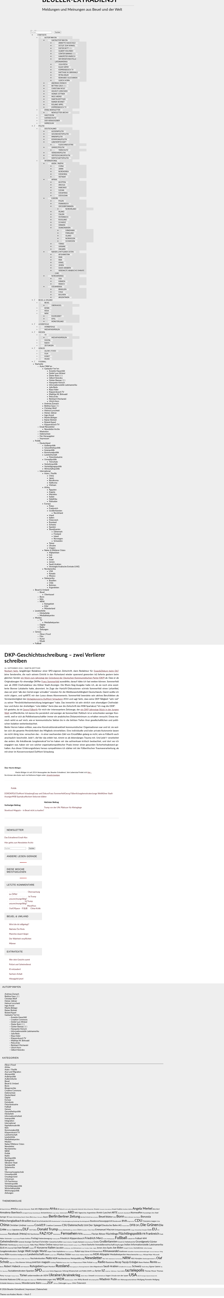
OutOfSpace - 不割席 (18, 908)
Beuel (46, 303)
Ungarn (61, 249)
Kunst (47, 356)
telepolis (137, 1270)
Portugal (95, 1262)
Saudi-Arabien (64, 268)
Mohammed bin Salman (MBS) (16, 1258)
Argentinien (63, 297)
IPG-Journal (9, 1248)
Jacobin (60, 1248)
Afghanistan (64, 254)
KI (91, 1251)
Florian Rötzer (98, 1234)
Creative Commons (13, 1091)
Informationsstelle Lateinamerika (63, 385)
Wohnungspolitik (12, 1191)
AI (58, 1209)
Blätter (109, 1217)
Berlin (53, 1216)
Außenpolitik (57, 131)
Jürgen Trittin (51, 1251)
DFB (132, 1225)
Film (46, 354)
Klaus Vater (63, 67)
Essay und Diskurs (41, 794)
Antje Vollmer (55, 1213)
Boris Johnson (129, 1217)
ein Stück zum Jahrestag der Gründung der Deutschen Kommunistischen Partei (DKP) (63, 678)
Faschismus (34, 1234)
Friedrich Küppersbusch (72, 1238)
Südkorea (62, 174)
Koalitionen (123, 1251)
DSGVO (75, 1230)
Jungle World (39, 1251)
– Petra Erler (14, 1043)
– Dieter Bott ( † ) (16, 1024)
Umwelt (91, 1276)
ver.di (139, 1275)
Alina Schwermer (88, 1209)
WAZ (54, 1280)
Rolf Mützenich (25, 1266)
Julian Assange (148, 1248)
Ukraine (61, 246)
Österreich (63, 217)
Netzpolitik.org (77, 1258)
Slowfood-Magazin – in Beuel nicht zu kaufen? (24, 807)
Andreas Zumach (58, 83)
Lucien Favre (53, 1254)
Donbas (60, 1230)
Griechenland (89, 1242)
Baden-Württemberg (15, 1217)
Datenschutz (50, 118)
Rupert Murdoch (49, 1266)
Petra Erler (63, 75)
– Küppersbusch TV (17, 1038)
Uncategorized (11, 1177)
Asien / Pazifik (57, 163)
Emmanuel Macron (104, 1229)
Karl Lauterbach (70, 1251)
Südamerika (56, 287)
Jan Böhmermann (76, 1248)
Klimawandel (111, 1251)
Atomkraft (127, 1213)
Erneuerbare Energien (141, 1230)
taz (127, 1270)
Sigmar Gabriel (154, 1266)
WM (118, 1279)
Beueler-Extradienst (15, 1289)
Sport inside (45, 1271)
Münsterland (57, 321)
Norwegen (70, 238)
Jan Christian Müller (87, 1248)
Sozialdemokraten (17, 1271)
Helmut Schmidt (68, 1245)
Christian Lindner (17, 1225)
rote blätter (42, 797)
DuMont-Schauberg (24, 794)
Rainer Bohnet (58, 102)
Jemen (61, 265)
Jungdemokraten (85, 794)
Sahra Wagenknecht (96, 1266)
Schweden (70, 241)
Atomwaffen (136, 1213)
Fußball (42, 362)
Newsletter (9, 1146)
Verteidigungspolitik (60, 155)
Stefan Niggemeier (55, 1271)
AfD (36, 1209)
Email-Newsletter (52, 110)
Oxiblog (53, 1262)
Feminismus (56, 1234)
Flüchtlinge (112, 1234)
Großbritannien (66, 206)
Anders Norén (16, 1294)
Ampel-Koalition (117, 1209)
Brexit (34, 1221)
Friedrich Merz (94, 1238)
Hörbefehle (49, 327)
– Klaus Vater (15, 1036)
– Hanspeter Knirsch (18, 1029)
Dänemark (70, 230)
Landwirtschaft (58, 142)
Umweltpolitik (57, 147)
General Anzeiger (25, 1242)
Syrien (98, 1271)
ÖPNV (74, 1283)
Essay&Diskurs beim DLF (106, 671)
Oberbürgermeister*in (149, 1258)
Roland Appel (57, 104)
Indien (127, 1245)
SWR (93, 1271)
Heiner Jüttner (58, 94)
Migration (4, 1258)
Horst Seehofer (88, 1245)
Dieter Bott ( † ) (65, 48)
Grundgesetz (142, 1241)
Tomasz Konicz (15, 1275)
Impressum (49, 123)
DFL (138, 1225)
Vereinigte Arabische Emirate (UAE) (64, 567)
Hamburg (12, 1245)
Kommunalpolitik (59, 139)
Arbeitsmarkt (63, 1213)
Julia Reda (62, 64)
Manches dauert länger (19, 934)
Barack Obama (25, 1217)
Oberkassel (56, 305)
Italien (61, 214)
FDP (50, 1233)
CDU (138, 1220)
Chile (60, 292)
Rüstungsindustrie (84, 1266)
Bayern (45, 1217)
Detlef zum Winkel (66, 46)
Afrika (54, 179)
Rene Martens (144, 1262)
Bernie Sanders (94, 1217)
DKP (11, 794)
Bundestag (76, 1221)
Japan (60, 169)
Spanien (61, 225)
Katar (77, 1251)
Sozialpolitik (10, 1165)
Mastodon (49, 115)
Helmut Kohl (58, 1245)
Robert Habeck (12, 1266)
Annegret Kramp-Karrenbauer (31, 1213)
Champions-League (149, 1221)
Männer (12, 944)
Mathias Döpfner (84, 1254)
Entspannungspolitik (122, 1230)
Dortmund (66, 1230)
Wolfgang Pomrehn (144, 1280)
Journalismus (138, 1248)
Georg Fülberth (30, 710)
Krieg (161, 1251)
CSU (64, 1225)
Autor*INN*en (50, 38)
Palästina (59, 1262)
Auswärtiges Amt (149, 1213)
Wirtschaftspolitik (60, 158)
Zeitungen (49, 346)
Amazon (96, 1209)
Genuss (41, 348)
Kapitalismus (60, 1251)
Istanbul (31, 1248)
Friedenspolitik (56, 1238)
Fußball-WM (141, 1238)
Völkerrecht (33, 1279)
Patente (64, 1262)
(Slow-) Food (50, 351)
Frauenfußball (16, 1238)
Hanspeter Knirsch (66, 56)
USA (60, 279)
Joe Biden (118, 1248)
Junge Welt (97, 794)
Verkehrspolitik (58, 153)
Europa (54, 198)
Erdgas (132, 1230)
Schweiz (62, 222)
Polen (61, 201)
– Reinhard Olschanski (18, 1045)
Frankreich (63, 204)
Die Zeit (9, 1230)
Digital (47, 340)
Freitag (34, 1238)
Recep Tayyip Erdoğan (126, 1262)
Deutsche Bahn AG (112, 1225)
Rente (153, 1262)
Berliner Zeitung (69, 1216)
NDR (55, 1258)
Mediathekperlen (52, 329)
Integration (9, 1121)
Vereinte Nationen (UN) (10, 1280)
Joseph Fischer (128, 1248)
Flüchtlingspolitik (130, 1233)
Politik (41, 126)
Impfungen (119, 1245)
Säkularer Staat (11, 1163)
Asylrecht (120, 1213)
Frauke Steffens (25, 1238)
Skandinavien (64, 228)
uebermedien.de (35, 1276)
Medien (41, 332)
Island (68, 236)
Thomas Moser (150, 1271)
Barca (31, 1217)
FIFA (80, 1234)
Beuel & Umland (45, 300)
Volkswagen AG (25, 1279)
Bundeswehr (117, 1221)
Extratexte (9, 1102)
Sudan (61, 190)
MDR (91, 1254)
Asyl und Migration (13, 1072)
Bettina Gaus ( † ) (58, 86)
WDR (60, 1279)
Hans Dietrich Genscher (22, 1245)
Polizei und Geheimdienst (20, 964)
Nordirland (70, 209)
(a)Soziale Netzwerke (24, 1209)
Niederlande (111, 1258)
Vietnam (62, 177)
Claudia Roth (30, 1225)
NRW (46, 313)
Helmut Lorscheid (59, 91)
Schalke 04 (122, 1266)
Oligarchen (12, 1262)
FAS (28, 1234)
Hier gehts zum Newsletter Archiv (18, 843)
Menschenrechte (132, 1255)
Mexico (61, 284)
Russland (62, 220)
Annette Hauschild (67, 43)
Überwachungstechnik (14, 1172)
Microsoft (156, 1254)
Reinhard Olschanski (67, 78)
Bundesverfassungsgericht (101, 1221)
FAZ (43, 1233)
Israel (61, 262)
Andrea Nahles (127, 1209)
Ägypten (62, 182)
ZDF (50, 1282)
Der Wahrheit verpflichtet (20, 939)
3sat (32, 1209)
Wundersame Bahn (31, 1283)
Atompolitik (10, 1074)
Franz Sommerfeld (50, 682)
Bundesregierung (67, 1221)
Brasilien (62, 289)
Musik (47, 359)
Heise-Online (45, 1245)
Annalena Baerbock (11, 1212)
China (61, 166)
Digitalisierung (17, 1230)
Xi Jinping (44, 1283)
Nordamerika (57, 276)
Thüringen (8, 1275)
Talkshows (114, 1271)
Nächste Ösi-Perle (17, 929)
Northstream (118, 1258)
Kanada (61, 281)
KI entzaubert (15, 969)
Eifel (53, 319)
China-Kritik (35, 908)
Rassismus (110, 1262)
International (50, 161)
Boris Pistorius (137, 1217)
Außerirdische (11, 1079)
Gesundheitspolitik (60, 134)
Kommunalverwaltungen (141, 1251)
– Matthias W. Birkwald (19, 1041)
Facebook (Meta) (17, 1234)
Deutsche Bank (125, 1225)
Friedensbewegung (45, 1238)
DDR (6, 794)
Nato (49, 1258)
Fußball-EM (131, 1238)
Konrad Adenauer (154, 1251)
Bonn (46, 308)
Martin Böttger (58, 99)
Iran (60, 257)
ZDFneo (56, 1283)
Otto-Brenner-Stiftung (23, 1262)
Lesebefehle (43, 324)
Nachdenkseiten (37, 1258)
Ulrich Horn (64, 80)
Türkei (61, 244)
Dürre (79, 1230)
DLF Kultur (33, 1230)
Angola (61, 185)
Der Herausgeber (52, 121)
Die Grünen (149, 1225)
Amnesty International (105, 1209)
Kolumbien (131, 1251)
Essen (150, 1230)
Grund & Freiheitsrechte (126, 1242)
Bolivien (62, 295)
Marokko (62, 188)
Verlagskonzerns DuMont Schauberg (45, 699)
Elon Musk (91, 1230)
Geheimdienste (9, 1241)
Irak (60, 260)
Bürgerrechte (10, 1088)
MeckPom (31, 906)
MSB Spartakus (18, 797)
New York (105, 1258)
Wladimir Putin (108, 1279)
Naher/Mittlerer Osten (14, 1144)
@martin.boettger (53, 775)
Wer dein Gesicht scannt (19, 960)
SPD (38, 1270)
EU (154, 1229)
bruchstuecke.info (44, 1221)
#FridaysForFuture (5, 1209)
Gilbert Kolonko (65, 51)
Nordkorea (63, 171)
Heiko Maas (34, 1245)
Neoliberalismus (64, 1258)
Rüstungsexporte (74, 1266)
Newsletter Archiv (59, 113)
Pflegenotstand (77, 1262)
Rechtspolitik (10, 1158)
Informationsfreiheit (13, 1116)
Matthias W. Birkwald (68, 72)
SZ (103, 1270)
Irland (61, 212)
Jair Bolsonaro (67, 1248)
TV (45, 335)
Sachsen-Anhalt (15, 974)
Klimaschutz (97, 1251)
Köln (46, 311)
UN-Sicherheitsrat (100, 1275)
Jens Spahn (107, 1248)
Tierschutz (63, 150)
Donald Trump (47, 1229)
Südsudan (63, 196)
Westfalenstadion (69, 1279)
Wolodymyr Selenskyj (14, 1283)
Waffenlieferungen (44, 1280)
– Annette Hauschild (18, 1017)
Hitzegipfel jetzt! (16, 979)
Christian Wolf (58, 88)
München (27, 1258)
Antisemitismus (46, 1213)
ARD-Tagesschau (81, 1213)
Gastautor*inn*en (59, 40)
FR (143, 1234)
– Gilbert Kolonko (17, 1050)
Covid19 (39, 1225)
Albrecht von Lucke (65, 1209)
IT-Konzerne (40, 1248)
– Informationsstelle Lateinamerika (24, 1031)
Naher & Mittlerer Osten (62, 252)
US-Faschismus (11, 1181)
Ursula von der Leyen (119, 1276)
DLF (14, 794)
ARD (71, 1212)
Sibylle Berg (145, 1266)
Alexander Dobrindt (77, 1209)
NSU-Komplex (136, 1258)
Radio (47, 343)
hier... (90, 772)
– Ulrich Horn (15, 1048)
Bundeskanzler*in (57, 1221)
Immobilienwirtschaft (105, 1245)
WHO (75, 1279)
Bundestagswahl (85, 1221)
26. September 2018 (13, 668)
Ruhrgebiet (56, 316)
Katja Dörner (85, 1251)
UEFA (45, 1276)
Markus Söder (64, 1254)
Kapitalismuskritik (12, 1125)
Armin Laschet (103, 1212)
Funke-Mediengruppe (108, 1238)
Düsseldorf (85, 1230)
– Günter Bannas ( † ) (18, 1027)
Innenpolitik (57, 137)
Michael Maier (147, 1254)
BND (114, 1217)
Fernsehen (69, 1233)
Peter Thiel (69, 1262)
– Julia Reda (14, 1034)
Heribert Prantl (77, 1245)
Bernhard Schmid (85, 1217)
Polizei (89, 1262)
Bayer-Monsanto (38, 1217)
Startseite (41, 35)
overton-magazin (41, 1262)
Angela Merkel (142, 1208)
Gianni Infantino (67, 1242)
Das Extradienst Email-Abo (15, 838)
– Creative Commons (18, 1020)
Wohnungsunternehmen (129, 1280)
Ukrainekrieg (70, 1275)
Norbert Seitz (11, 671)
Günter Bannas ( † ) (66, 54)
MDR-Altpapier (101, 1254)
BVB (124, 1221)
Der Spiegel (95, 1225)
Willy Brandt (83, 1280)
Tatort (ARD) (121, 1271)
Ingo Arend (56, 96)
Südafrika (62, 193)
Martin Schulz (75, 1254)
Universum (9, 1179)
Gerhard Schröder (40, 1242)
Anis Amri (156, 1209)
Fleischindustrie (65, 145)
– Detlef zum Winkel (18, 1022)
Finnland (69, 233)
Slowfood (5, 1271)
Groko (96, 1242)
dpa (71, 1230)
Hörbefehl (9, 1114)
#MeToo (14, 1209)
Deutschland (50, 129)
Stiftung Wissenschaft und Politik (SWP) (77, 1271)
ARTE (114, 1212)
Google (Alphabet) (78, 1242)
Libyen (46, 1255)
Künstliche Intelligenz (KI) (18, 1255)
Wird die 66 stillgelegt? (19, 924)
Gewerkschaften (56, 1242)
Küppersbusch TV (65, 70)
